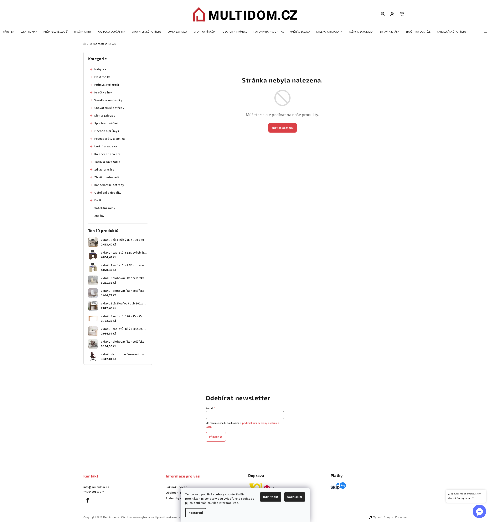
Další (97, 200)
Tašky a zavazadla (107, 162)
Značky (99, 216)
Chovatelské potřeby (109, 108)
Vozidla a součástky (108, 100)
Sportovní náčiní (106, 123)
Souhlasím (294, 497)
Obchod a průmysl (107, 131)
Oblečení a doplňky (107, 193)
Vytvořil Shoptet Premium (390, 517)
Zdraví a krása (104, 169)
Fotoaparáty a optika (109, 139)
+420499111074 (94, 492)
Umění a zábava (105, 146)
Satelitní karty (104, 208)
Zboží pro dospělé (107, 177)
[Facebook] (87, 500)
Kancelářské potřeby (109, 185)
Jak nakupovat (176, 487)
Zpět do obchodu (282, 127)
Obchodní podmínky (180, 493)
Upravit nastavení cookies (172, 517)
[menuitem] (8, 31)
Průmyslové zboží (106, 85)
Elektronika (102, 77)
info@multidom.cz (96, 487)
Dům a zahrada (105, 115)
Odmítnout (270, 497)
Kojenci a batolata (107, 154)
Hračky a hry (103, 92)
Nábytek (100, 69)
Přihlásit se (216, 437)
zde (235, 503)
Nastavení (195, 513)
